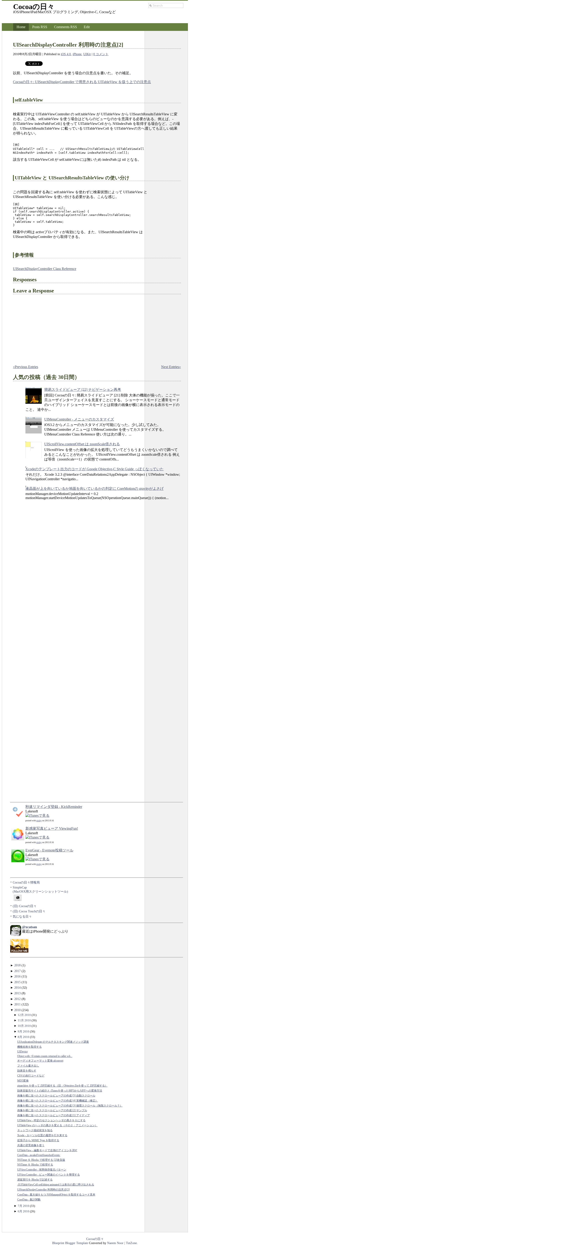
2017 (17, 971)
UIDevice (22, 1051)
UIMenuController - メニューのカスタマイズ (79, 419)
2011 (17, 1004)
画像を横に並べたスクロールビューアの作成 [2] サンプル (52, 1110)
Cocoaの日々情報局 (26, 882)
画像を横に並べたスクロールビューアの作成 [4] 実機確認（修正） (57, 1100)
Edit (87, 27)
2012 (17, 999)
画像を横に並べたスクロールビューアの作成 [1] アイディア (53, 1115)
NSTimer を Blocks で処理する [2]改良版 (41, 1159)
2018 (17, 965)
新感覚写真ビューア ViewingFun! (51, 828)
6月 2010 (23, 1211)
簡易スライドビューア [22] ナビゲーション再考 (82, 389)
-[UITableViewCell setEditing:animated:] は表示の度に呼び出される (55, 1184)
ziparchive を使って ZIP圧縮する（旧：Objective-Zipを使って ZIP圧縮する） (62, 1085)
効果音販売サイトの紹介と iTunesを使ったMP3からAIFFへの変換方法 (59, 1090)
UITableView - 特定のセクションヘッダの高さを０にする (51, 1120)
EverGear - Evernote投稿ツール (49, 850)
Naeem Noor (115, 1243)
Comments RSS (65, 27)
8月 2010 (23, 1037)
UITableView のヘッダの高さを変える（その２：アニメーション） (57, 1125)
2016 (17, 976)
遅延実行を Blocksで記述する (35, 1179)
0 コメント (100, 54)
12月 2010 (24, 1015)
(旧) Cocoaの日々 (25, 906)
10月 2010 (24, 1025)
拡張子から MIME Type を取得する (38, 1140)
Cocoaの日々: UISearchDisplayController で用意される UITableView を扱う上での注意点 (82, 82)
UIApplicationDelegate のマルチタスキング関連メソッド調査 (53, 1041)
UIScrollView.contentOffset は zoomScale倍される (82, 444)
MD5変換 (23, 1080)
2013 (17, 993)
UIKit (87, 54)
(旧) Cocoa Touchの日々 (29, 911)
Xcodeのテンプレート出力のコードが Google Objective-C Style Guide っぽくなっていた (94, 469)
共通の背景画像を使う (30, 1145)
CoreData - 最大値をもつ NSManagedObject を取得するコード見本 (56, 1194)
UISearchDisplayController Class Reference (44, 269)
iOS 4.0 (66, 54)
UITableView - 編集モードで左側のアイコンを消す (47, 1150)
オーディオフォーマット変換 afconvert (40, 1060)
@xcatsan (29, 927)
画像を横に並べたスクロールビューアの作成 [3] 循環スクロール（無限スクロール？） (70, 1105)
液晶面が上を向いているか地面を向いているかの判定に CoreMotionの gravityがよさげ (94, 488)
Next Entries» (171, 367)
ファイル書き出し (28, 1065)
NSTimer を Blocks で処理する (35, 1164)
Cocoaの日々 (33, 6)
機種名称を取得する (29, 1046)
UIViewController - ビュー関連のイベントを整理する (48, 1174)
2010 (17, 1010)
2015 (17, 982)
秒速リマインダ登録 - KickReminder (53, 807)
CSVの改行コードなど (30, 1075)
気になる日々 (22, 916)
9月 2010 (23, 1031)
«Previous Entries (25, 367)
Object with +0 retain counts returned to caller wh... (44, 1056)
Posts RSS (39, 27)
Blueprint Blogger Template (70, 1243)
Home (21, 27)
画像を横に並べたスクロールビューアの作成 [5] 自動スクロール (56, 1095)
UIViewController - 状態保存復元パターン (41, 1169)
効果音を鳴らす (26, 1070)
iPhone (77, 54)
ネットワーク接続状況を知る (35, 1130)
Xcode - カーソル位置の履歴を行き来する (42, 1135)
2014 (17, 987)
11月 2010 (24, 1020)
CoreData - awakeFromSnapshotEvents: (38, 1155)
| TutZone (130, 1243)
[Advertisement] (28, 589)
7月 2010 (23, 1206)
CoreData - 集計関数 (29, 1199)
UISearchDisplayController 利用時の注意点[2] (68, 45)
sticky (39, 820)
